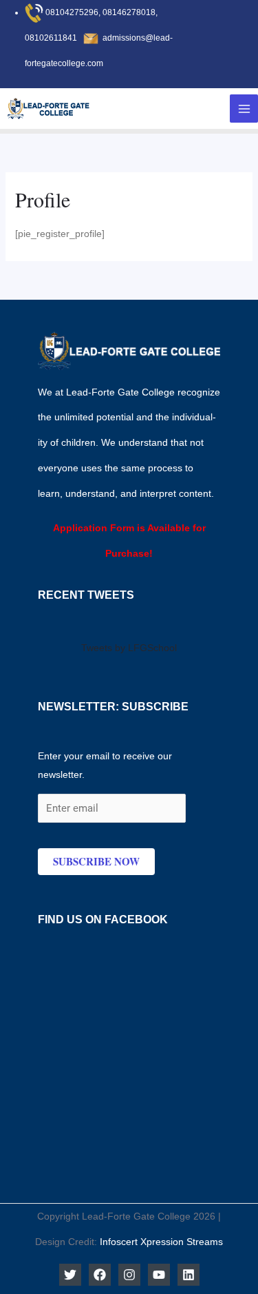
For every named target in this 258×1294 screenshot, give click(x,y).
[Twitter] (70, 1275)
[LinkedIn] (189, 1275)
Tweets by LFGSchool (129, 647)
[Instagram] (129, 1275)
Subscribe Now (96, 861)
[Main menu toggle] (244, 108)
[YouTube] (159, 1275)
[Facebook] (100, 1275)
